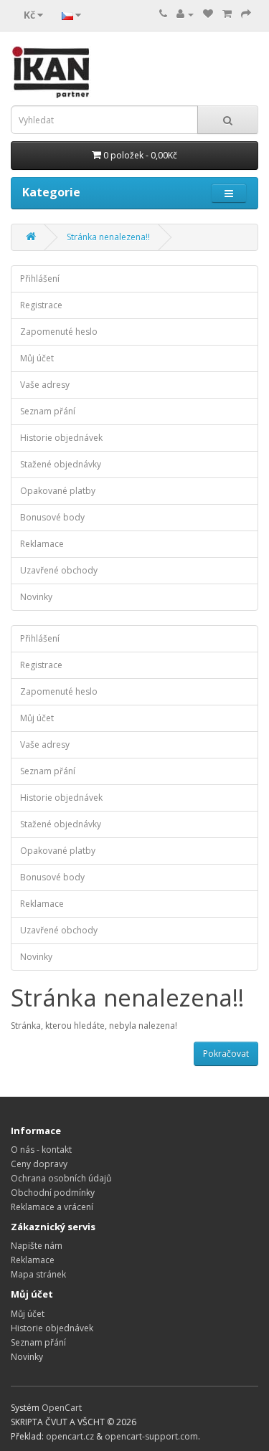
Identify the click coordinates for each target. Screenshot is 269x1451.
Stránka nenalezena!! (108, 237)
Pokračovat (226, 1053)
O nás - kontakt (41, 1149)
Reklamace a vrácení (52, 1207)
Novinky (36, 597)
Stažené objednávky (60, 464)
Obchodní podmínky (53, 1192)
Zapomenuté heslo (59, 331)
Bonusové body (52, 517)
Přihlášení (40, 278)
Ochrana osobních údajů (61, 1178)
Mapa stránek (38, 1274)
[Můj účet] (185, 14)
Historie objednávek (61, 438)
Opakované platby (57, 491)
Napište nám (36, 1246)
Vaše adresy (45, 385)
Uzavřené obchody (59, 570)
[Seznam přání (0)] (208, 14)
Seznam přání (47, 411)
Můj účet (37, 358)
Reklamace (42, 544)
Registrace (41, 305)
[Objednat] (246, 14)
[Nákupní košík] (227, 14)
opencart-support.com (151, 1436)
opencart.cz (70, 1436)
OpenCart (62, 1408)
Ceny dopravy (39, 1164)
